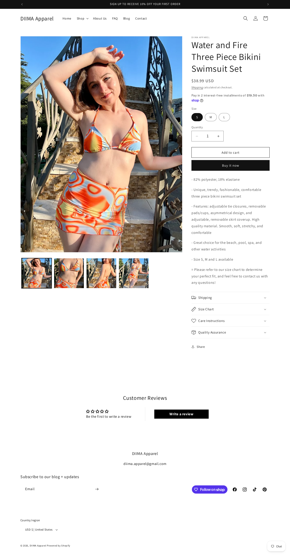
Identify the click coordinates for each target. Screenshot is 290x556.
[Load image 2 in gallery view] (69, 273)
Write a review (181, 414)
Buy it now (230, 165)
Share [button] (201, 347)
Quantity (197, 127)
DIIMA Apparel (38, 545)
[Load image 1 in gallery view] (37, 273)
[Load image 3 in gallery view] (101, 273)
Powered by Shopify (58, 545)
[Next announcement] (268, 4)
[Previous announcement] (22, 4)
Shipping (197, 87)
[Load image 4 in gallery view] (134, 273)
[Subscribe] (97, 489)
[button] (82, 18)
